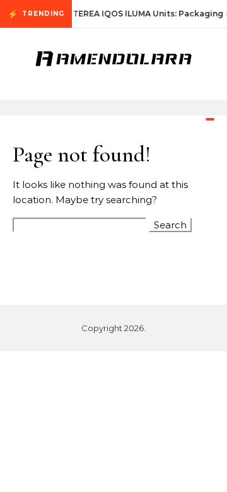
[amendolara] (113, 59)
